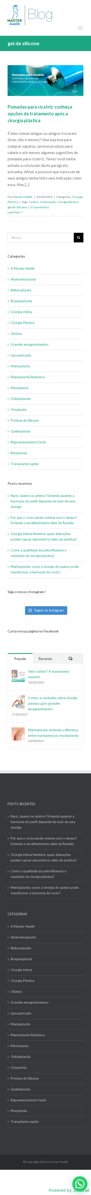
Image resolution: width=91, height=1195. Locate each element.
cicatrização (48, 202)
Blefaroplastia (21, 290)
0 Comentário (39, 207)
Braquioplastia (21, 301)
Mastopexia (19, 388)
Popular (20, 658)
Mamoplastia (20, 366)
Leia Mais (14, 212)
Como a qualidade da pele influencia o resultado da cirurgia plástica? (38, 874)
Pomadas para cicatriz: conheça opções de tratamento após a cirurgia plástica (40, 113)
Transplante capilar (25, 464)
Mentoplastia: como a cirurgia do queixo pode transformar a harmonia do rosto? (45, 890)
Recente (45, 658)
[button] (79, 1183)
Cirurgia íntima (21, 312)
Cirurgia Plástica (22, 323)
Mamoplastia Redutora (28, 377)
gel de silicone (17, 207)
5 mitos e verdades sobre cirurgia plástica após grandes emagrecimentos (52, 703)
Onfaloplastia (21, 399)
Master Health (22, 197)
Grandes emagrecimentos (30, 344)
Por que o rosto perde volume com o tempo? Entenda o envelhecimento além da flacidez (44, 841)
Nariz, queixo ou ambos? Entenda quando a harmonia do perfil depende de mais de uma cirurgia (43, 501)
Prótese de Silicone (25, 420)
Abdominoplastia (23, 279)
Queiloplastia (20, 431)
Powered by (69, 1190)
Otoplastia (19, 410)
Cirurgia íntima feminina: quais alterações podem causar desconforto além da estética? (44, 857)
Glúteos (16, 334)
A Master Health (23, 268)
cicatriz (34, 202)
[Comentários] (70, 658)
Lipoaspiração (21, 355)
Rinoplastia (19, 453)
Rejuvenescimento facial (28, 442)
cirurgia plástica (67, 202)
